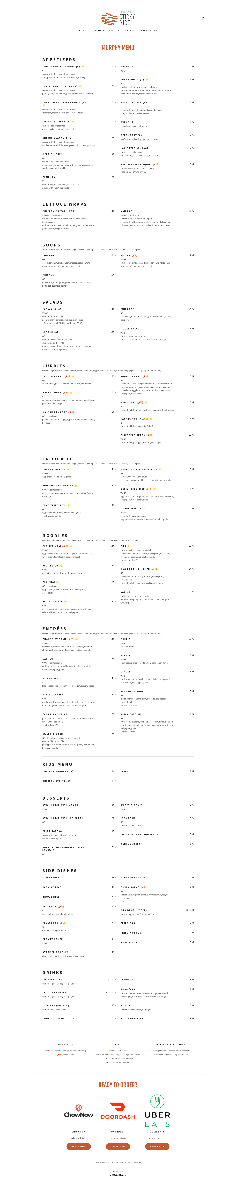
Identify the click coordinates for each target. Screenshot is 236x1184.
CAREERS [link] (129, 30)
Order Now (78, 1146)
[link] (118, 18)
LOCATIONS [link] (97, 30)
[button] (203, 18)
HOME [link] (82, 30)
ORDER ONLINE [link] (148, 30)
